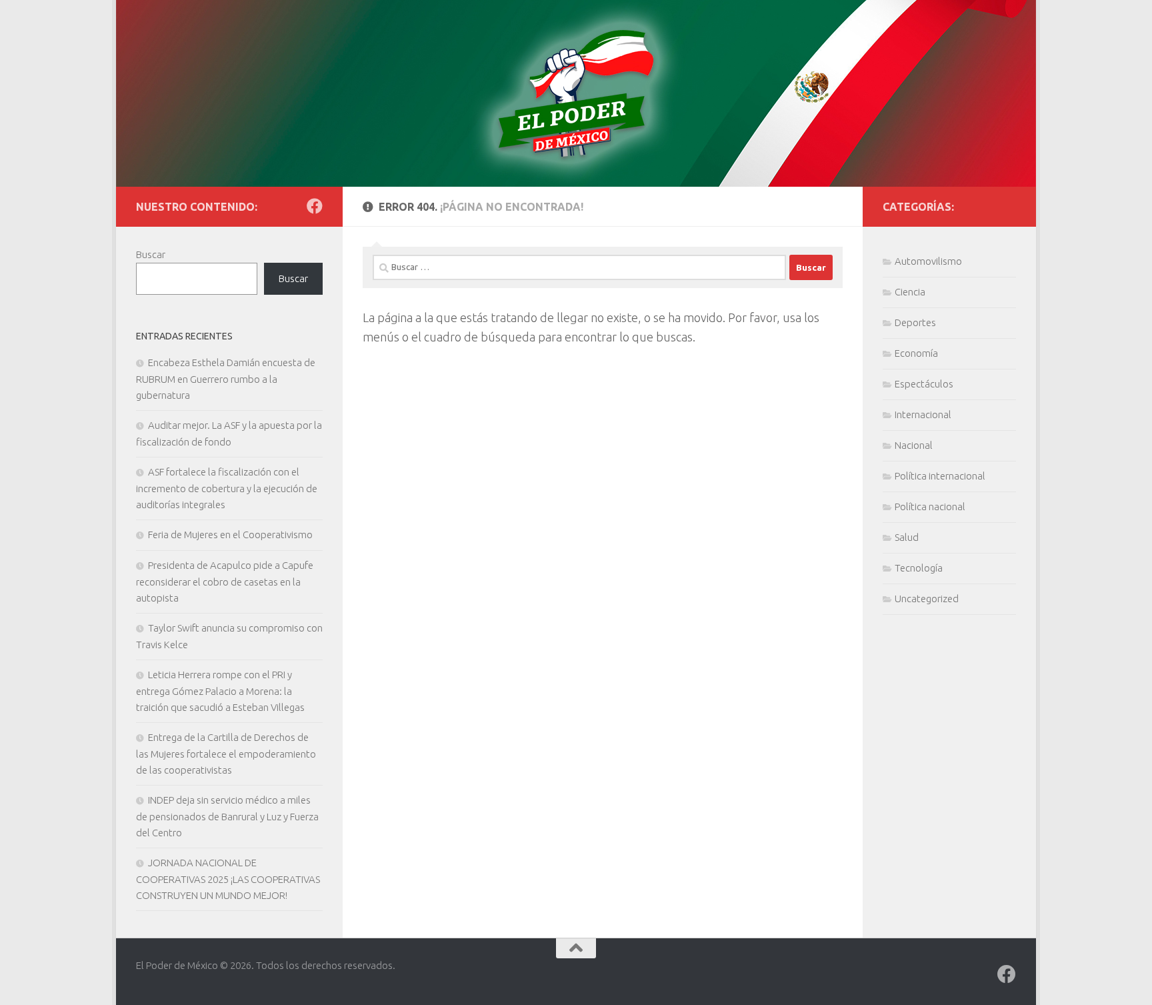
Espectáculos (924, 383)
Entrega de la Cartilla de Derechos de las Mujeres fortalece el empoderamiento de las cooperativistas (226, 754)
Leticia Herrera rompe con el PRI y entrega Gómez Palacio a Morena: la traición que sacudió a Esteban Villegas (220, 691)
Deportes (915, 322)
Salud (907, 537)
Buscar (150, 254)
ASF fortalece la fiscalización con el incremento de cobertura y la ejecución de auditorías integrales (226, 488)
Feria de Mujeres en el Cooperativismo (230, 534)
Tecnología (919, 568)
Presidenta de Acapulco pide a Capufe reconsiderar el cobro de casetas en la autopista (224, 582)
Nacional (914, 445)
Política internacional (940, 475)
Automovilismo (928, 261)
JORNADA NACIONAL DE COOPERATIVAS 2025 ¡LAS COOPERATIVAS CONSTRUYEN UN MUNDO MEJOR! (228, 879)
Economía (916, 353)
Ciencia (910, 291)
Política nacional (930, 506)
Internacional (923, 414)
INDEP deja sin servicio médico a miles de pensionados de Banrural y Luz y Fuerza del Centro (227, 816)
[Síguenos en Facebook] (315, 206)
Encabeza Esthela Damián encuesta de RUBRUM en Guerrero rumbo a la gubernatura (225, 379)
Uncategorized (927, 598)
